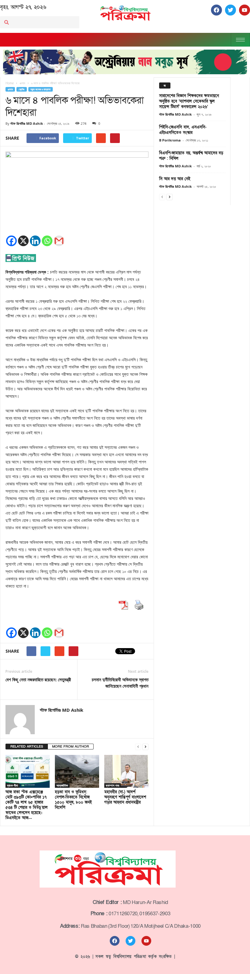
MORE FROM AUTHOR (70, 746)
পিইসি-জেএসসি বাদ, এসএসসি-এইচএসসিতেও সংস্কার (182, 129)
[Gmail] (59, 241)
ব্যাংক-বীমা (12, 785)
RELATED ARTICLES (26, 746)
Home (9, 83)
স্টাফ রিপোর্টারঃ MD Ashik (26, 123)
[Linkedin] (35, 241)
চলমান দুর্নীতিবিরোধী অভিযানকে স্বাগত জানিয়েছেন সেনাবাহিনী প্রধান (120, 682)
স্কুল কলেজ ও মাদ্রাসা (40, 89)
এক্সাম (10, 89)
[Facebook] (11, 241)
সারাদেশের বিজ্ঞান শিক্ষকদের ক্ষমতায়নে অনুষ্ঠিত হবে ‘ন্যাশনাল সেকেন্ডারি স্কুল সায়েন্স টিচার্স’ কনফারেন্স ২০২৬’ (189, 101)
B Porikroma (170, 140)
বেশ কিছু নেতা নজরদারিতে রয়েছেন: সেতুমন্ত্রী (38, 679)
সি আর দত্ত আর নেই (174, 179)
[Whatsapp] (47, 241)
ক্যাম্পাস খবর (112, 785)
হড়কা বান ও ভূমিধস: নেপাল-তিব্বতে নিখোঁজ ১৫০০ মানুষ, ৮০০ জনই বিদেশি (73, 799)
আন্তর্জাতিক (62, 785)
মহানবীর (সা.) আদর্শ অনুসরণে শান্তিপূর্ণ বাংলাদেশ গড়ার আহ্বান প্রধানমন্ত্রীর (125, 797)
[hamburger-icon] (240, 40)
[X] (23, 241)
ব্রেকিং (22, 89)
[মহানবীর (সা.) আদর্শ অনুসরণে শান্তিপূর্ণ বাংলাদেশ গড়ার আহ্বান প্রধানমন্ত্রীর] (126, 771)
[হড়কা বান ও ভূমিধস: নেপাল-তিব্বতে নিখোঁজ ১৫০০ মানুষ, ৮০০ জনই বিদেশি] (77, 771)
